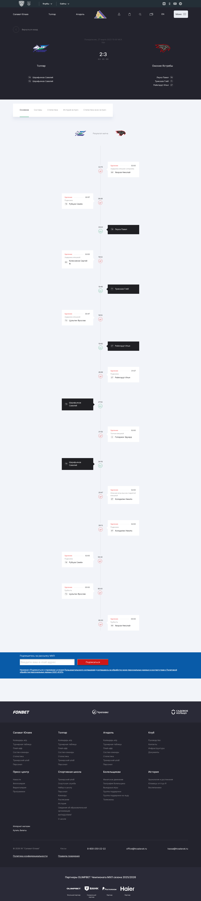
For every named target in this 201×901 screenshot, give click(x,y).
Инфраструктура (156, 748)
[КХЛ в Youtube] (175, 3)
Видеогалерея (19, 787)
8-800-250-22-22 (96, 848)
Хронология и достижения (160, 779)
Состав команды (21, 752)
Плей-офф (17, 748)
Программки (19, 791)
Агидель (80, 14)
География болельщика (114, 783)
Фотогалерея (19, 783)
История (62, 803)
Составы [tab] (38, 110)
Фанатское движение (113, 779)
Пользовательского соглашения (79, 670)
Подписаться (93, 662)
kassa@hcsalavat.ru (178, 848)
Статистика (18, 756)
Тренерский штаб (21, 760)
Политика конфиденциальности (30, 856)
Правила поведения (69, 856)
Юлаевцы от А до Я (157, 783)
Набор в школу (65, 787)
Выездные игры (110, 787)
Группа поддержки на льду (116, 795)
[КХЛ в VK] (164, 3)
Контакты (152, 744)
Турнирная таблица (22, 744)
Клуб (151, 732)
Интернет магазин (21, 826)
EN (162, 14)
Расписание (63, 799)
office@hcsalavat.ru (136, 848)
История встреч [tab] (70, 110)
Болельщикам (112, 771)
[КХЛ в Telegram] (180, 3)
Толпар (52, 14)
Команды (62, 795)
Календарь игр (20, 740)
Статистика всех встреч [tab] (94, 110)
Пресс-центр (21, 771)
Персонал (17, 764)
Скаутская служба (67, 783)
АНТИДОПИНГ (65, 815)
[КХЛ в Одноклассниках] (169, 3)
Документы (153, 752)
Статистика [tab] (52, 110)
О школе (62, 819)
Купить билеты (20, 830)
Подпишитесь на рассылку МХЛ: (37, 655)
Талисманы (108, 799)
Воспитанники (154, 787)
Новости (17, 779)
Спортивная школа (69, 771)
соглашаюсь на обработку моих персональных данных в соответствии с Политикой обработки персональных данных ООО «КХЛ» (98, 671)
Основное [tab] (24, 110)
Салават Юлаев (20, 14)
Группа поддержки (112, 791)
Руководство (154, 740)
